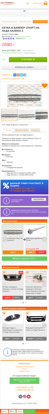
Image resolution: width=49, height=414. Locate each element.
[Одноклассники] (18, 75)
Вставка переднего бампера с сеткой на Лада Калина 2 (12, 289)
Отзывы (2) (35, 130)
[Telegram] (24, 75)
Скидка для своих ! (23, 191)
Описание (8, 130)
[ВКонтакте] (14, 75)
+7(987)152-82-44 (24, 390)
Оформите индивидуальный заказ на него (24, 381)
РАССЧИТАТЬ (39, 199)
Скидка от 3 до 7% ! (23, 188)
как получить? (28, 50)
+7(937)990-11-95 (24, 387)
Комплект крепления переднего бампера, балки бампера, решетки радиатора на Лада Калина (35, 290)
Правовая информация (24, 366)
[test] (24, 11)
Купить (17, 298)
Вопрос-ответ (24, 371)
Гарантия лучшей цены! (12, 53)
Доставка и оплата (21, 130)
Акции (24, 369)
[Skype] (21, 75)
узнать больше (29, 53)
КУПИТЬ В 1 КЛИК (23, 67)
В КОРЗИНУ (27, 60)
